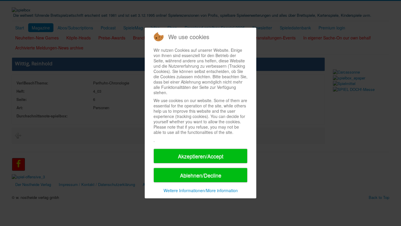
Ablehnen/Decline (200, 175)
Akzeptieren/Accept (200, 156)
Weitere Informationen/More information (201, 190)
